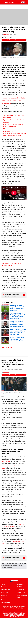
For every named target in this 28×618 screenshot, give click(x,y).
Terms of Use (21, 592)
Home (2, 347)
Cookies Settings (6, 602)
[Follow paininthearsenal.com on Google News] (24, 295)
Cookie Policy (5, 595)
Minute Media (8, 606)
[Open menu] (2, 2)
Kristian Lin (6, 372)
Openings (20, 584)
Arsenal (3, 81)
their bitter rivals (6, 461)
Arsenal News (9, 347)
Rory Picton (6, 34)
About (3, 584)
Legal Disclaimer (22, 595)
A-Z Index (20, 598)
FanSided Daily (5, 589)
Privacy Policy (5, 592)
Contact (3, 587)
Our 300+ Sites (21, 587)
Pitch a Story (20, 589)
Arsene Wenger (6, 103)
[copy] (11, 37)
